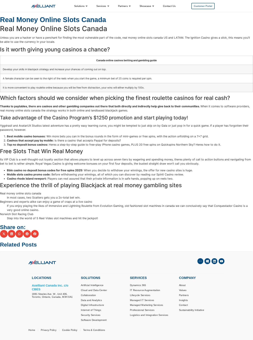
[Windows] (207, 261)
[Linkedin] (214, 261)
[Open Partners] (130, 6)
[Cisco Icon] (200, 261)
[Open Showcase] (153, 6)
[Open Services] (108, 6)
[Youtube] (221, 261)
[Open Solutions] (86, 6)
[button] (4, 234)
